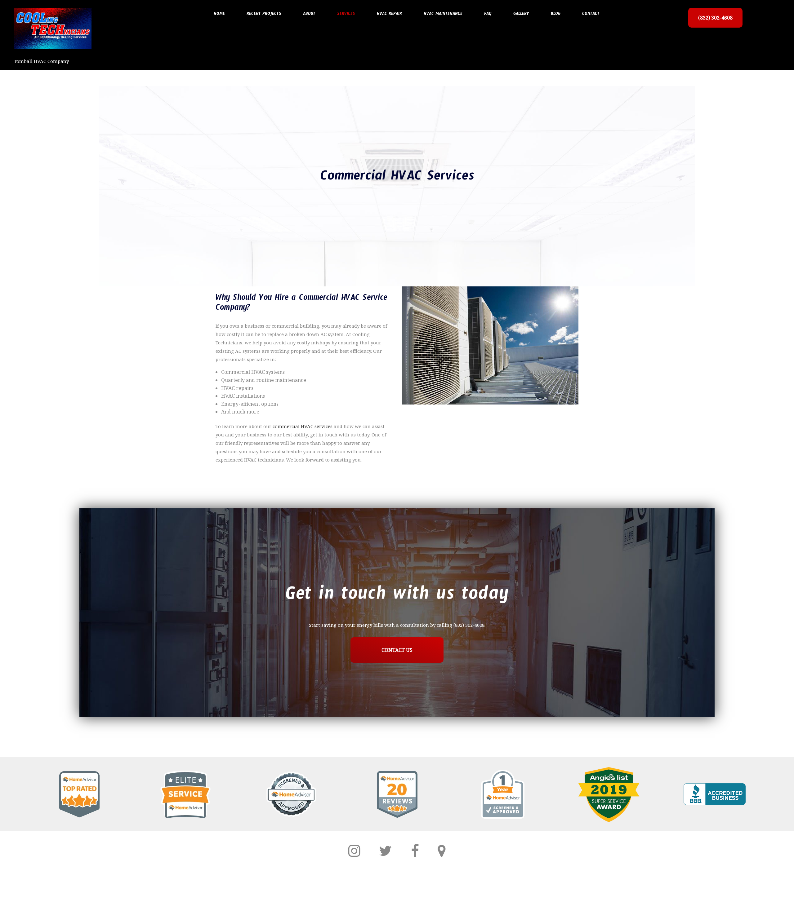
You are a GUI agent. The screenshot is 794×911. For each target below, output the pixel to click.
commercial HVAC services (302, 426)
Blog (555, 15)
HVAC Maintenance (443, 15)
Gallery (521, 15)
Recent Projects (264, 15)
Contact (591, 15)
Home (219, 15)
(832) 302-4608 (715, 17)
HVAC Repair (389, 15)
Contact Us (397, 650)
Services (346, 15)
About (309, 15)
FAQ (488, 15)
